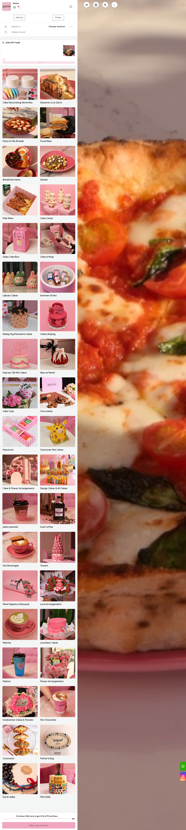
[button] (38, 6)
